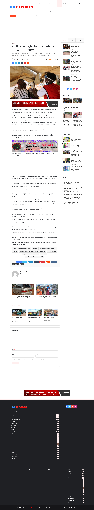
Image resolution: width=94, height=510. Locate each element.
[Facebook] (13, 63)
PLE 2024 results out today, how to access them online (76, 139)
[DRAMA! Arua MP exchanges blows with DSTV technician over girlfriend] (66, 160)
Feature (13, 433)
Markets (13, 458)
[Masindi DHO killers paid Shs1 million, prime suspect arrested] (66, 168)
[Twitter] (16, 63)
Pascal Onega (16, 59)
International (14, 435)
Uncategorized (15, 456)
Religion (50, 11)
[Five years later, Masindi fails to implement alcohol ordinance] (66, 46)
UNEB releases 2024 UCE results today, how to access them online (76, 145)
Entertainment (15, 454)
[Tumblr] (22, 63)
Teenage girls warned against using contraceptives (50, 318)
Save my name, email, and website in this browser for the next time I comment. (29, 359)
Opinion (13, 439)
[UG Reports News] (22, 7)
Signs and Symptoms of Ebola (30, 254)
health (59, 3)
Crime (50, 3)
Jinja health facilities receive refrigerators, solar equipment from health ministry (34, 319)
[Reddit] (28, 63)
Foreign (13, 421)
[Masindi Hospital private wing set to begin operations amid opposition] (19, 312)
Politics (13, 450)
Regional (45, 11)
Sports (13, 452)
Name (13, 349)
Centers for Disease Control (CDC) (29, 251)
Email (13, 354)
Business (45, 3)
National (54, 3)
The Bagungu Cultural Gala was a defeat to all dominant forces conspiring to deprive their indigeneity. (76, 153)
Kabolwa (43, 251)
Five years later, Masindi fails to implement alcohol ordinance (76, 46)
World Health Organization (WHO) (34, 256)
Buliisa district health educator (48, 248)
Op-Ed (13, 431)
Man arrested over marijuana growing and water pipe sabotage (76, 61)
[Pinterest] (25, 63)
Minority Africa (15, 423)
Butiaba (15, 251)
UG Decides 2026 (16, 419)
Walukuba (43, 254)
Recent (64, 40)
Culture (13, 446)
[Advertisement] (47, 27)
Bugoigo (35, 248)
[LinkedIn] (19, 63)
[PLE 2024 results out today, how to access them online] (66, 139)
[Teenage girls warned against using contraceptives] (51, 312)
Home (36, 3)
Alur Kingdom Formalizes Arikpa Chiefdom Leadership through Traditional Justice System (76, 79)
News (40, 3)
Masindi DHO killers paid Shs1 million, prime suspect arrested (76, 168)
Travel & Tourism (38, 11)
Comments (79, 40)
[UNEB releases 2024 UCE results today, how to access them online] (66, 145)
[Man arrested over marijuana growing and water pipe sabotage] (66, 61)
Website (37, 354)
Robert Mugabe (52, 251)
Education (65, 3)
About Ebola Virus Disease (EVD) (22, 248)
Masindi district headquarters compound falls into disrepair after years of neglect (76, 54)
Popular (71, 40)
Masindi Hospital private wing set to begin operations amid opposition (18, 319)
